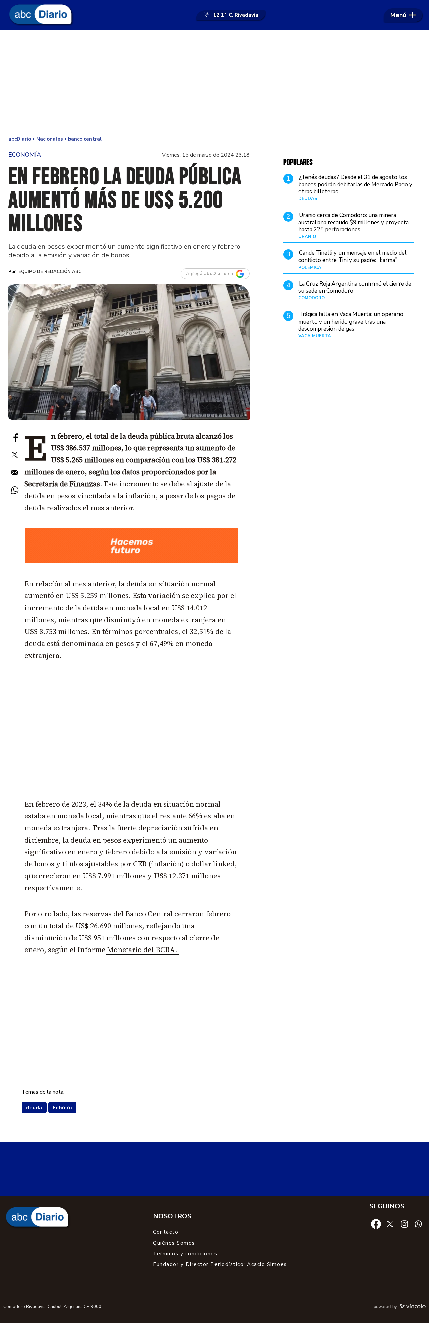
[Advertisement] (214, 84)
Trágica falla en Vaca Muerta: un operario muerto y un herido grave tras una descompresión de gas (350, 321)
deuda (34, 1107)
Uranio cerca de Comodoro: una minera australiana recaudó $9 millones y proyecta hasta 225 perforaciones (353, 222)
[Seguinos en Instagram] (404, 1223)
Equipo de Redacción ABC (49, 272)
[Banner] (131, 562)
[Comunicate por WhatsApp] (418, 1223)
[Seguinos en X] (390, 1223)
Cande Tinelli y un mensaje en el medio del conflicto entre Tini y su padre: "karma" (352, 256)
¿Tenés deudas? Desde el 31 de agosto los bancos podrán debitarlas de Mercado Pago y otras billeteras (355, 185)
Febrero (62, 1107)
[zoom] (129, 352)
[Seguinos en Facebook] (376, 1223)
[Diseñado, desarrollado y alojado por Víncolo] (413, 1307)
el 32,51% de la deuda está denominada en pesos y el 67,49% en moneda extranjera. (127, 643)
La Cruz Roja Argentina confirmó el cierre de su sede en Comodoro (354, 287)
